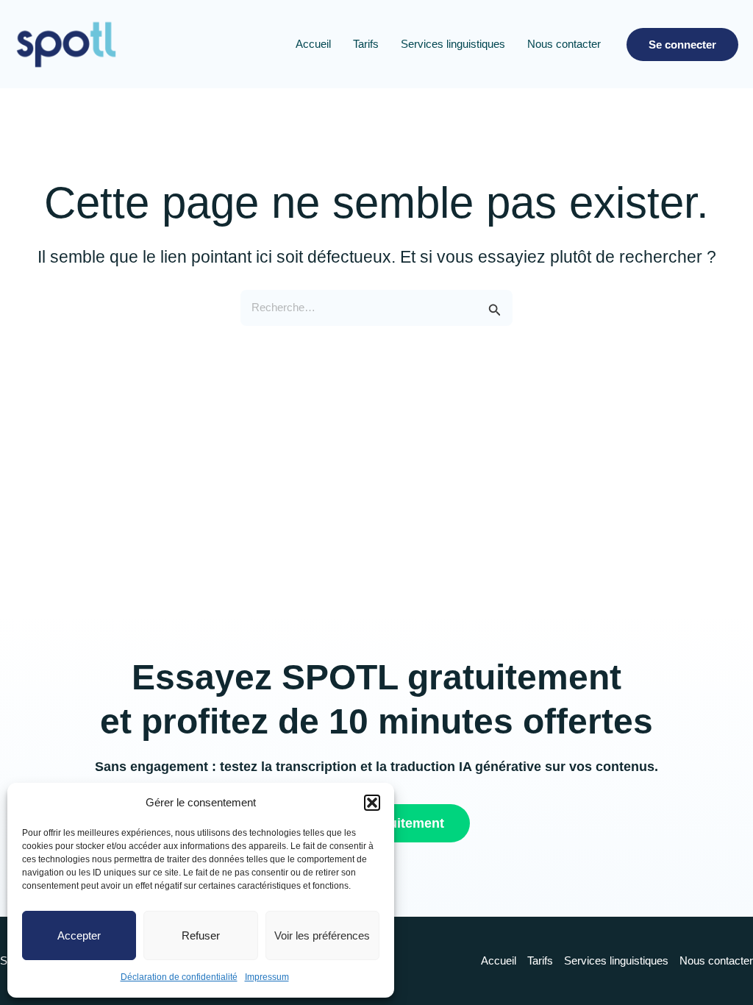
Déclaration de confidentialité (179, 977)
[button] (372, 802)
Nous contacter (564, 44)
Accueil (313, 44)
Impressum (267, 977)
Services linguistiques (453, 44)
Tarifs (366, 44)
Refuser (201, 935)
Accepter (79, 935)
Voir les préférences (322, 935)
